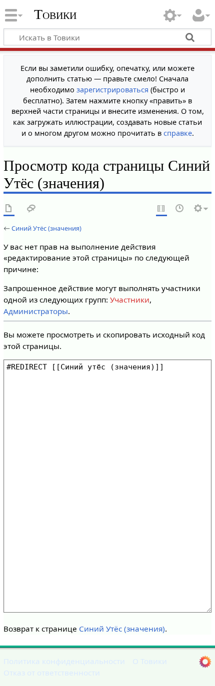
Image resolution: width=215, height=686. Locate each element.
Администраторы (36, 311)
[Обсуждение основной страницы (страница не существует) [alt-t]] (31, 209)
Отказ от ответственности (52, 673)
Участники (130, 300)
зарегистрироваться (112, 89)
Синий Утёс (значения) (47, 228)
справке (178, 133)
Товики (55, 14)
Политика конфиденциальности (64, 661)
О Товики (149, 661)
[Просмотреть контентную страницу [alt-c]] (9, 209)
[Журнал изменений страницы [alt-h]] (180, 209)
